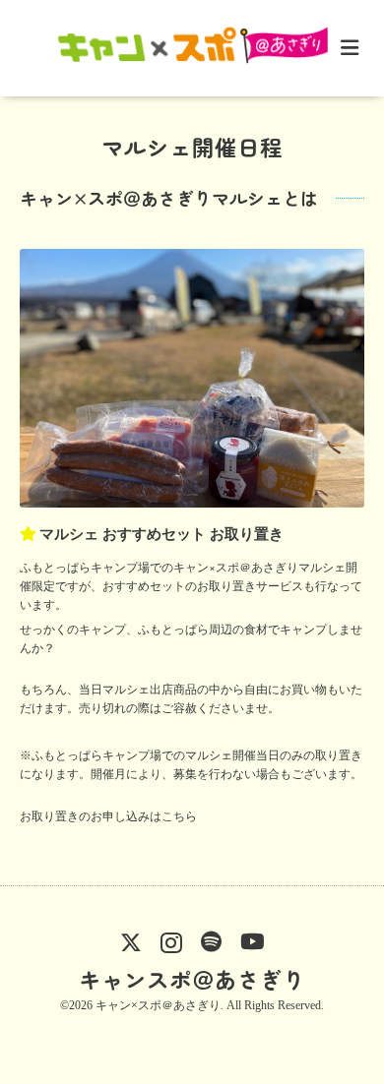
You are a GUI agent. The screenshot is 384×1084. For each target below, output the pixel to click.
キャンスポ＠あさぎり (192, 978)
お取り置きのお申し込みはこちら (108, 816)
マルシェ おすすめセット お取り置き (161, 534)
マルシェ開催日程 (192, 146)
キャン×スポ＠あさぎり (158, 1005)
